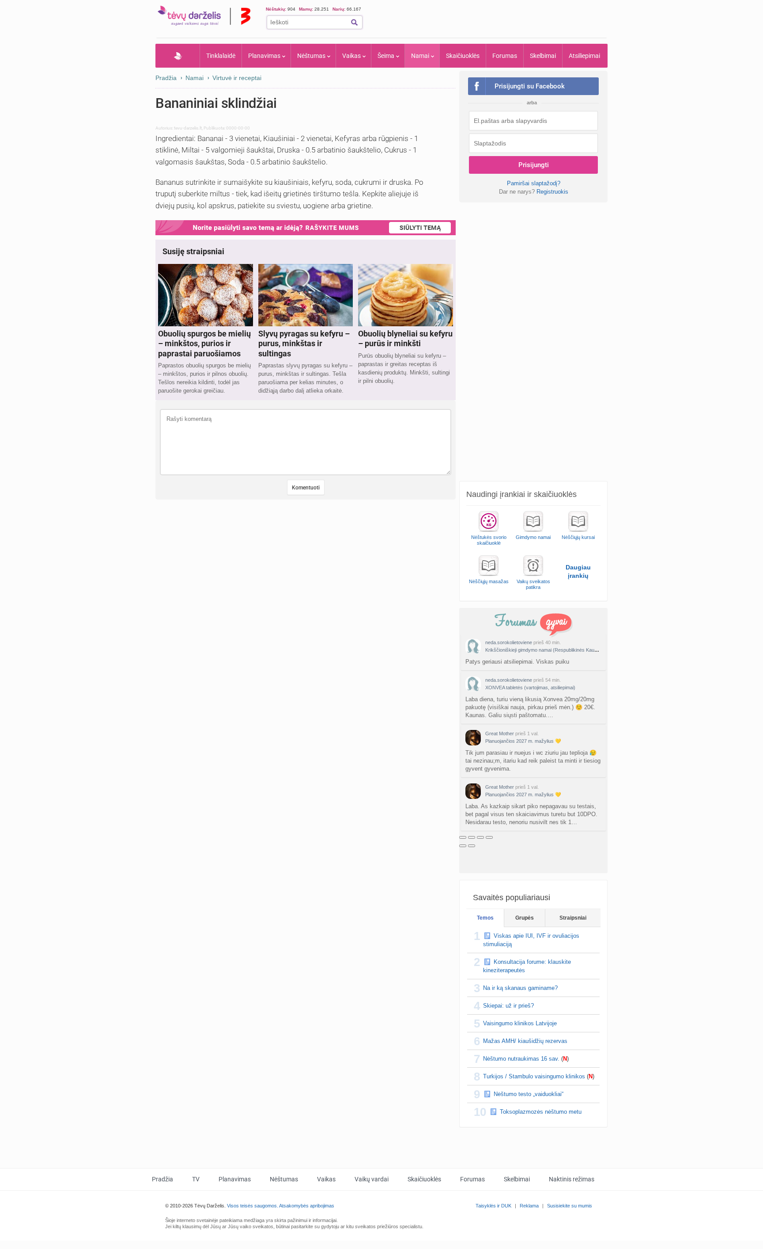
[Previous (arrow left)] (462, 845)
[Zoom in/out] (489, 837)
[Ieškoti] (354, 22)
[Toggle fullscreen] (480, 837)
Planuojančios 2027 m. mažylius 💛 (523, 741)
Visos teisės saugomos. (252, 1205)
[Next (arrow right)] (471, 845)
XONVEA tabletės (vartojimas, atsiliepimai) (530, 687)
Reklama (529, 1205)
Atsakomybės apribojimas (306, 1205)
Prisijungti (533, 165)
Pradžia (177, 56)
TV (196, 1179)
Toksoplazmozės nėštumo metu (541, 1111)
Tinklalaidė (220, 55)
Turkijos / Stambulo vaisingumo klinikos (534, 1076)
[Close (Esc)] (462, 837)
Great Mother (499, 733)
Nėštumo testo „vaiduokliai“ (528, 1094)
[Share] (471, 837)
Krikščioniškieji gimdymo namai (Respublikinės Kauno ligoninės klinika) (560, 650)
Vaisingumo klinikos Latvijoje (520, 1023)
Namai (420, 55)
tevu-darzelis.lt (188, 128)
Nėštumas (311, 55)
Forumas (504, 55)
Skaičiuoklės (463, 55)
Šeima (386, 55)
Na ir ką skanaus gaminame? (520, 988)
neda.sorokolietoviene (508, 642)
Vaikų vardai (372, 1179)
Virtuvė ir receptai (236, 77)
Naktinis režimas (571, 1179)
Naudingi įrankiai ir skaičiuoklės (521, 494)
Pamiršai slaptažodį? (533, 183)
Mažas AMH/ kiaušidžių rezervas (525, 1041)
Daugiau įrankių (578, 571)
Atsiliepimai (584, 55)
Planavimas (264, 55)
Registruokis (552, 191)
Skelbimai (543, 55)
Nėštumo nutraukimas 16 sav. (521, 1058)
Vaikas (351, 55)
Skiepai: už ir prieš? (508, 1005)
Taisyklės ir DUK (493, 1205)
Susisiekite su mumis (569, 1205)
